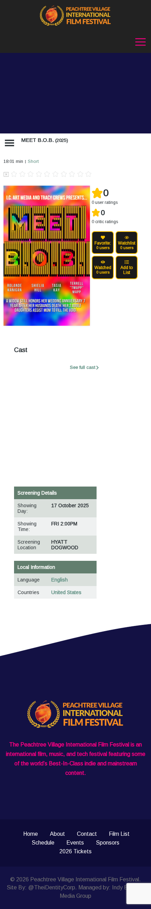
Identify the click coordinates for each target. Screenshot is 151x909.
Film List (119, 834)
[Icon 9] (80, 175)
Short (33, 161)
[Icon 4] (39, 175)
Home (30, 834)
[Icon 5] (47, 175)
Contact (87, 834)
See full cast (82, 367)
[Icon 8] (72, 175)
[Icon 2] (22, 175)
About (57, 834)
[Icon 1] (14, 175)
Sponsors (107, 843)
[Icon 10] (88, 175)
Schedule (43, 843)
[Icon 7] (64, 175)
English (59, 580)
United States (66, 592)
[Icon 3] (30, 175)
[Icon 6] (55, 175)
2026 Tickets (75, 851)
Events (75, 843)
